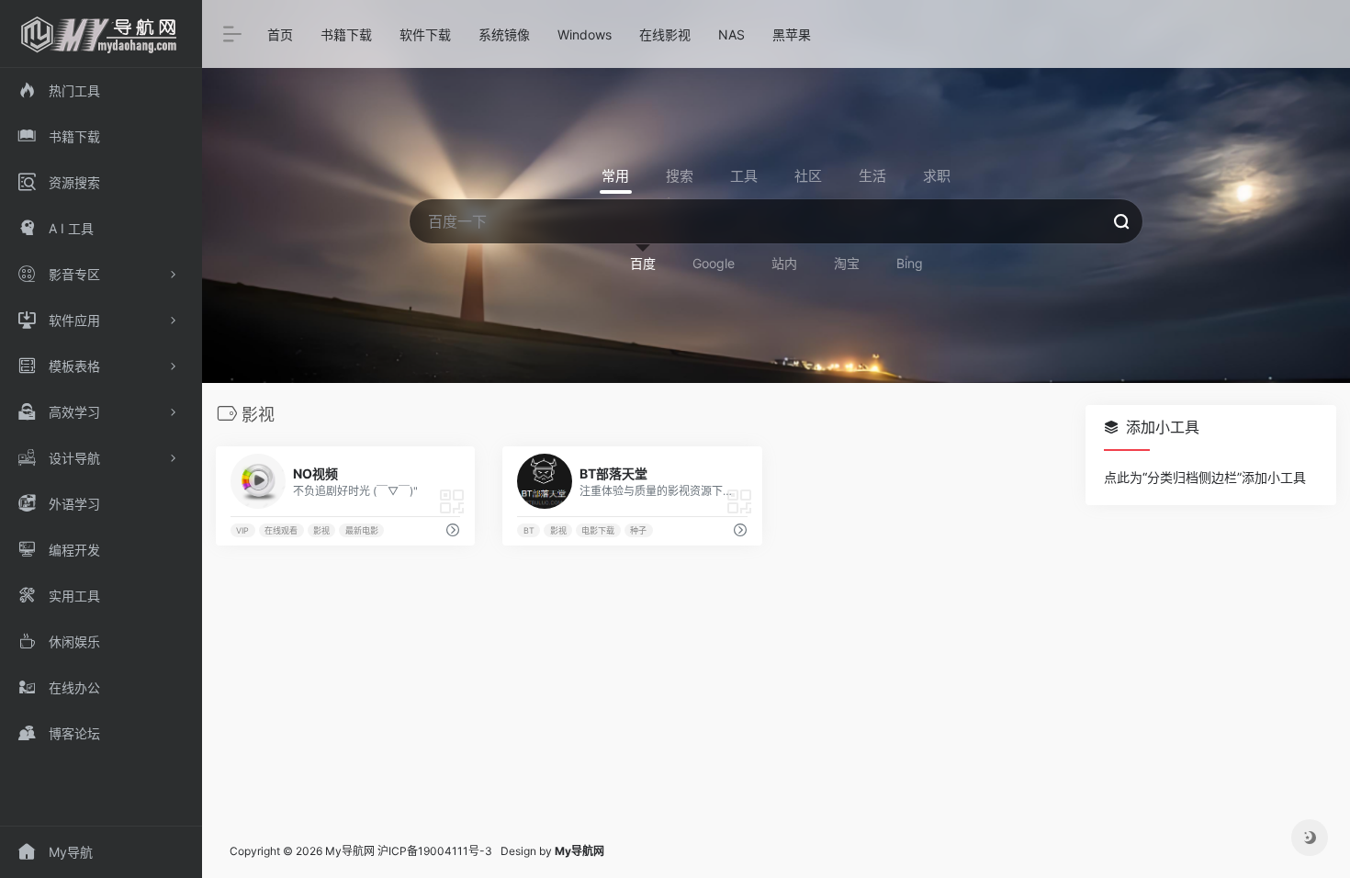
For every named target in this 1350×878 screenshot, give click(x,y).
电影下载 (597, 530)
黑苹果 (791, 34)
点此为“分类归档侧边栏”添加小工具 (1205, 477)
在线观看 (281, 530)
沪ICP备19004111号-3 (434, 851)
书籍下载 (346, 34)
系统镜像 (504, 34)
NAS (731, 34)
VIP (242, 530)
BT (528, 530)
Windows (584, 34)
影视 (321, 530)
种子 (638, 530)
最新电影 (361, 530)
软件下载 (425, 34)
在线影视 (665, 34)
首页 (280, 34)
